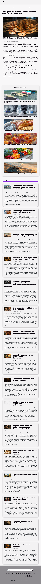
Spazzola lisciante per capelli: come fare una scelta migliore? (24, 332)
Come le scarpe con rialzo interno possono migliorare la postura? (20, 116)
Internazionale (16, 573)
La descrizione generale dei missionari (22, 522)
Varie (6, 7)
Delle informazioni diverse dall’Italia (22, 545)
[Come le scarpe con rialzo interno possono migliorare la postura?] (20, 110)
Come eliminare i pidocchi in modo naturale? (25, 451)
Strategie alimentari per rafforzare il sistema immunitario (18, 160)
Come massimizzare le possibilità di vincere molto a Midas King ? (25, 258)
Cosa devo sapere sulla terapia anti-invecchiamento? (24, 498)
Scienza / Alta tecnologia (28, 575)
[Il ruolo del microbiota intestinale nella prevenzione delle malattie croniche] (20, 138)
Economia (9, 573)
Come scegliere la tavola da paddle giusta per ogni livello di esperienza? (19, 102)
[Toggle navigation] (3, 2)
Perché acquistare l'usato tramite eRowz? (25, 475)
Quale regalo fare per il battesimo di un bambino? (25, 309)
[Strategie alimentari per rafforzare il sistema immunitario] (18, 153)
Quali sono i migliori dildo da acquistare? (23, 403)
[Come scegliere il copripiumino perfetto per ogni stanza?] (18, 124)
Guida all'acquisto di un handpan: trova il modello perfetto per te (20, 174)
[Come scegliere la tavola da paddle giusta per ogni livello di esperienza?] (20, 95)
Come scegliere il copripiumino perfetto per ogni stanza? (18, 130)
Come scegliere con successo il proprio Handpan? (24, 379)
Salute (23, 573)
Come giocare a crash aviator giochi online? (23, 356)
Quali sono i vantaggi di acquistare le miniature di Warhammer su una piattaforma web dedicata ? (20, 283)
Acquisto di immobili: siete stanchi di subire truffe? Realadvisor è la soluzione (22, 427)
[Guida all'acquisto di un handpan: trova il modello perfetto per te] (20, 167)
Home (3, 7)
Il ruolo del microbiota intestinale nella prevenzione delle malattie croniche (20, 145)
